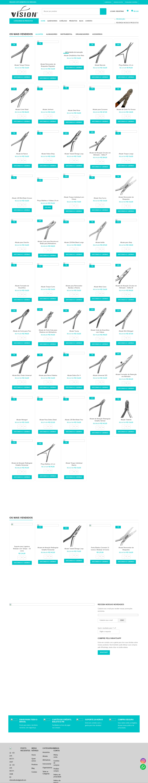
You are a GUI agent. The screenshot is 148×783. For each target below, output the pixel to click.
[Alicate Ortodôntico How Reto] (74, 52)
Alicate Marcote (100, 65)
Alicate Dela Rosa (74, 110)
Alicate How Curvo (100, 198)
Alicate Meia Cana (100, 287)
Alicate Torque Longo (126, 154)
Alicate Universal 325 (100, 375)
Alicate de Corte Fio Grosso (126, 109)
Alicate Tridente (126, 420)
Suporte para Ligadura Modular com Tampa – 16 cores (22, 549)
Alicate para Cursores (100, 109)
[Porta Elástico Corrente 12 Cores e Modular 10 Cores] (100, 535)
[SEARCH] (103, 11)
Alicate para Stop (126, 242)
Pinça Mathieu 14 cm (126, 65)
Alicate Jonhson (48, 109)
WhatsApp (104, 652)
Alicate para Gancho (22, 242)
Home (34, 755)
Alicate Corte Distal (21, 109)
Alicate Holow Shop (48, 154)
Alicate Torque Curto (48, 287)
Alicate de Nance (22, 154)
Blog (33, 768)
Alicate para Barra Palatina (48, 375)
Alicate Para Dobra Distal (48, 420)
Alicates (45, 756)
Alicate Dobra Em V (74, 375)
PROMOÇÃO (120, 19)
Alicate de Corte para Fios (22, 331)
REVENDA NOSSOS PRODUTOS (127, 23)
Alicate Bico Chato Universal (22, 375)
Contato (34, 772)
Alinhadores (46, 760)
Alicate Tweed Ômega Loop (73, 154)
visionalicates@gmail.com (17, 780)
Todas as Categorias (46, 773)
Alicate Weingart (22, 420)
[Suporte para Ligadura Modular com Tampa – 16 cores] (22, 534)
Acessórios (46, 752)
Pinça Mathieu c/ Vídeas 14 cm (47, 200)
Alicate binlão (100, 242)
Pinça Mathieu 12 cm (48, 464)
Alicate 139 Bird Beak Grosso (22, 198)
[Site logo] (24, 11)
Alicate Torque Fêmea (21, 65)
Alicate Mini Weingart (126, 331)
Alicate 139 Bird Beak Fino (74, 420)
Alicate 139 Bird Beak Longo (74, 242)
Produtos (35, 764)
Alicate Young (74, 331)
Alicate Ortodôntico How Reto (74, 55)
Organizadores (46, 768)
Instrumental (46, 764)
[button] (22, 77)
